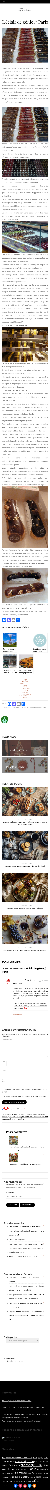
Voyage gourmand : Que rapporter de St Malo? (25, 866)
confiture (37, 1461)
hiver (45, 1465)
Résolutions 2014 (14, 766)
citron (30, 1461)
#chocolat (25, 683)
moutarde (15, 1469)
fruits (38, 1465)
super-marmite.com (36, 1407)
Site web (3, 1080)
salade (16, 1476)
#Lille (25, 690)
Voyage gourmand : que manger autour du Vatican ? (25, 950)
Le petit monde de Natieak (19, 1311)
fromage (28, 1465)
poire (4, 1473)
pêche (46, 1473)
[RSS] (34, 1486)
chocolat (20, 1461)
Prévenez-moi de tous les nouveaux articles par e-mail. (25, 1096)
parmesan (40, 1469)
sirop (32, 1477)
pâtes (39, 1473)
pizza (46, 1469)
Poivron (10, 1473)
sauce (25, 1476)
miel (8, 1469)
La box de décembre (16, 750)
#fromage (25, 688)
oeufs (27, 1469)
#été (25, 686)
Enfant (9, 1465)
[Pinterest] (25, 1486)
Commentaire (7, 1040)
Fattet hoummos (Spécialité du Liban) (23, 1256)
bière (35, 1458)
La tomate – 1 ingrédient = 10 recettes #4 (24, 1164)
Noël (22, 1469)
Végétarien (30, 1481)
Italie (3, 1469)
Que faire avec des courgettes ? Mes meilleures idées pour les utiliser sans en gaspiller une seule (26, 1248)
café (46, 1457)
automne (23, 1458)
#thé (25, 697)
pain (33, 1469)
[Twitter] (30, 1486)
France (17, 1465)
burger (40, 1458)
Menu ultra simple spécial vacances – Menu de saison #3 (26, 1149)
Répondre (18, 1015)
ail (3, 1457)
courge (45, 1461)
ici (41, 1421)
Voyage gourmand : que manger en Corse (25, 908)
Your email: (10, 1192)
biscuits (29, 1458)
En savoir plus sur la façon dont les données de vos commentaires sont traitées (25, 1116)
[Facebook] (16, 1486)
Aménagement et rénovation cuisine (16, 1401)
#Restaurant (25, 695)
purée (31, 1473)
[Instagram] (20, 1486)
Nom (3, 1062)
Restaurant (6, 1477)
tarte (38, 1477)
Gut (10, 1277)
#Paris (25, 693)
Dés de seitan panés (17, 1239)
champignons (8, 1461)
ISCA (11, 1303)
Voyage (22, 1481)
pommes (21, 1472)
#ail (25, 679)
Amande (10, 1458)
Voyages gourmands (11, 707)
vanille (16, 1481)
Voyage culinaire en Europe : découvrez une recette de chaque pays (25, 823)
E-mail (4, 1071)
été (37, 1481)
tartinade (45, 1477)
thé (11, 1481)
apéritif (17, 1458)
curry (4, 1465)
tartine (5, 1481)
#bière (25, 681)
